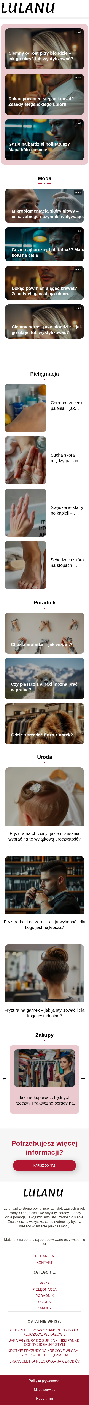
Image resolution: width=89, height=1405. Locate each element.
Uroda (44, 757)
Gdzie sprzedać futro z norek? (42, 735)
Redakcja (44, 1256)
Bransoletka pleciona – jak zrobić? (44, 1361)
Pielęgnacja (44, 374)
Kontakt (44, 1262)
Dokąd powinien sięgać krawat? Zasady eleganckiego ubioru (41, 102)
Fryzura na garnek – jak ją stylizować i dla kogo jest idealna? (44, 1013)
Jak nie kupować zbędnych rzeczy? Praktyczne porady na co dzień (45, 1100)
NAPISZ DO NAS (44, 1165)
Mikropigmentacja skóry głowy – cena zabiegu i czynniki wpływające (48, 214)
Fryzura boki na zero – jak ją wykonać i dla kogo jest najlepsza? (44, 924)
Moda (44, 178)
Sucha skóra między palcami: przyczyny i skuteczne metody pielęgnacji (66, 458)
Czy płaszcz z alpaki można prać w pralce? (44, 687)
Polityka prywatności (44, 1381)
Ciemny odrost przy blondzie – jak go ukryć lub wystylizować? (40, 56)
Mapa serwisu (44, 1389)
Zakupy (44, 1035)
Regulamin (44, 1398)
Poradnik (44, 602)
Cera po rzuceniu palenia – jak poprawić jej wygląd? (67, 405)
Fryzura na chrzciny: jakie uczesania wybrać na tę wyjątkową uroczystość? (44, 836)
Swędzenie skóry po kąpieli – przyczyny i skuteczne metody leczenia (67, 510)
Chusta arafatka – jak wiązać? (41, 644)
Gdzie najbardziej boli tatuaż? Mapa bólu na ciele (39, 147)
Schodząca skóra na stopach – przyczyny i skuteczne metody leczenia (67, 562)
